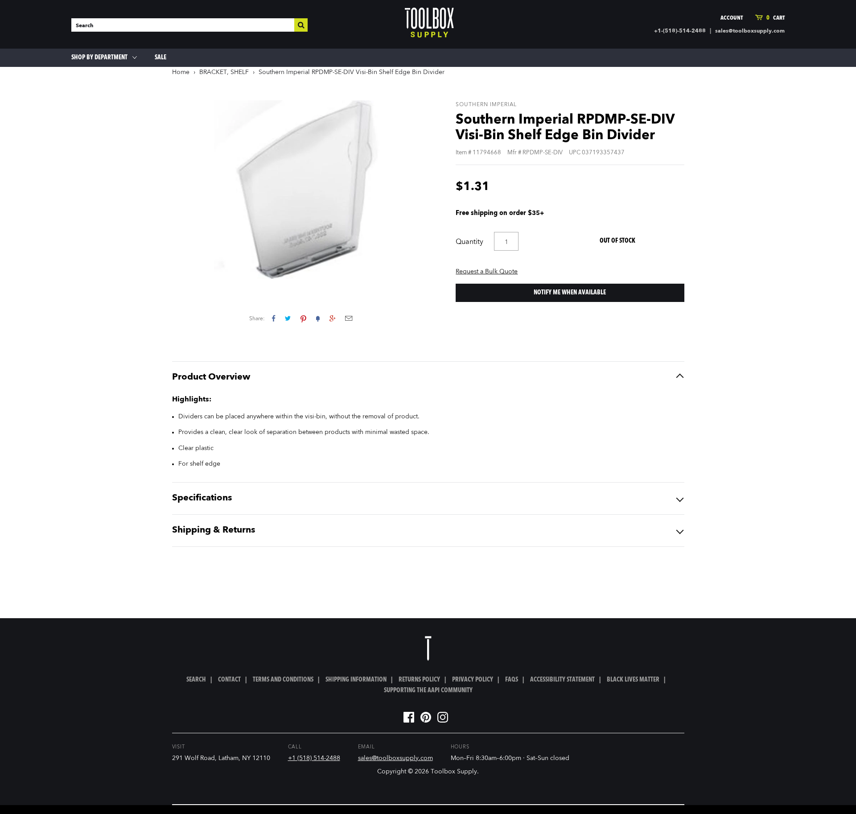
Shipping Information (356, 680)
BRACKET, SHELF (224, 72)
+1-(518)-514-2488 (680, 31)
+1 (332, 318)
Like (273, 318)
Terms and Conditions (283, 680)
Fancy (318, 318)
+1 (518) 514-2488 (314, 758)
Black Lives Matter (633, 680)
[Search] (301, 25)
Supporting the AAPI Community (428, 690)
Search (196, 680)
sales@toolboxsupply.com (750, 31)
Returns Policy (419, 680)
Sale (160, 57)
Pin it (303, 318)
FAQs (511, 680)
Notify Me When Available (570, 292)
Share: (257, 319)
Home (180, 72)
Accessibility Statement (562, 680)
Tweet (288, 318)
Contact (229, 680)
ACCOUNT (731, 18)
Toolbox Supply (454, 772)
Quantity (469, 242)
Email (348, 318)
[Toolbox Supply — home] (429, 24)
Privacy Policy (472, 680)
